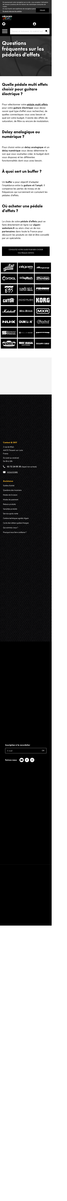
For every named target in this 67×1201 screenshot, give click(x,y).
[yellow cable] (43, 347)
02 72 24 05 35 (14, 466)
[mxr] (43, 315)
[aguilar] (9, 271)
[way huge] (26, 347)
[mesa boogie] (26, 315)
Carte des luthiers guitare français (16, 523)
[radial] (43, 326)
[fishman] (43, 293)
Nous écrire (12, 472)
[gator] (9, 304)
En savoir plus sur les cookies (12, 11)
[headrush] (26, 304)
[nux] (9, 326)
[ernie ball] (26, 293)
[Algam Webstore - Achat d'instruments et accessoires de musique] (7, 18)
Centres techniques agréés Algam (16, 518)
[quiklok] (26, 326)
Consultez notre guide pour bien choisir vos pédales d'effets (26, 251)
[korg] (43, 304)
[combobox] (30, 31)
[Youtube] (22, 760)
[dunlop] (43, 282)
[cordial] (9, 282)
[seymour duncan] (9, 337)
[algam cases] (26, 271)
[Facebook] (27, 760)
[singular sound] (26, 337)
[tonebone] (43, 337)
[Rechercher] (46, 31)
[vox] (9, 347)
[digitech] (26, 282)
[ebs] (9, 293)
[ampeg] (43, 271)
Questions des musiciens (12, 490)
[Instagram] (32, 760)
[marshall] (9, 315)
